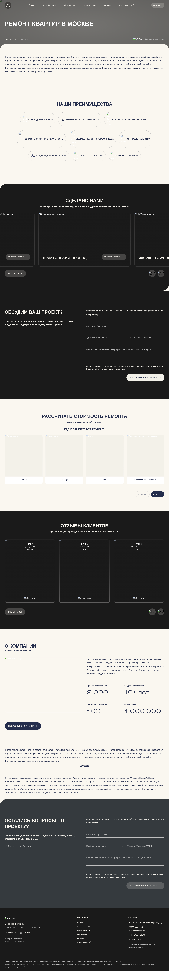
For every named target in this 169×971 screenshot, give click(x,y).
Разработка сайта (135, 948)
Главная (8, 39)
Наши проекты (89, 5)
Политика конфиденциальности (141, 944)
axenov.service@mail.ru (137, 931)
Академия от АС (126, 5)
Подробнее (84, 766)
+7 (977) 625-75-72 (135, 927)
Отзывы (108, 5)
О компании (69, 5)
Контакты (157, 5)
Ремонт (32, 5)
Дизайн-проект (50, 5)
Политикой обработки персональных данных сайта (105, 369)
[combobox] (105, 338)
